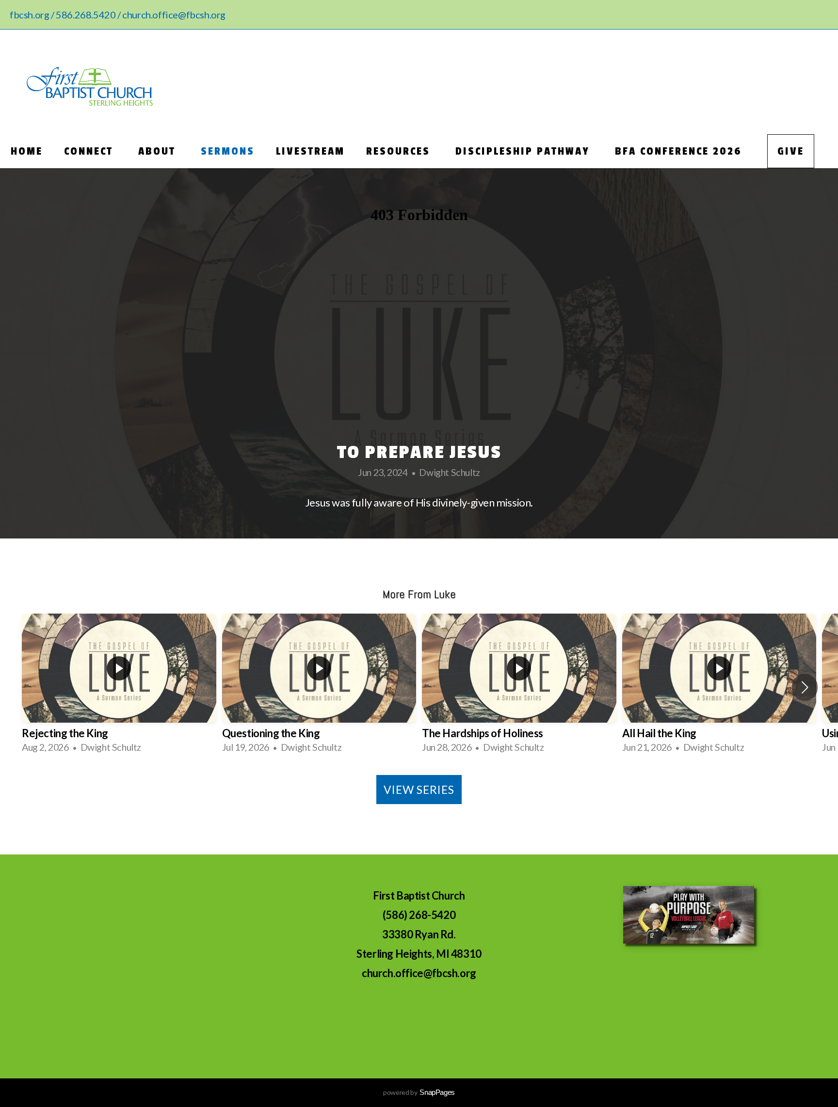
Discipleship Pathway (524, 151)
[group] (119, 687)
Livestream (310, 151)
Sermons (228, 151)
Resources (400, 151)
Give (790, 151)
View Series (419, 789)
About (158, 151)
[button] (804, 687)
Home (27, 151)
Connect (90, 151)
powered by (419, 1092)
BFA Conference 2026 (680, 151)
